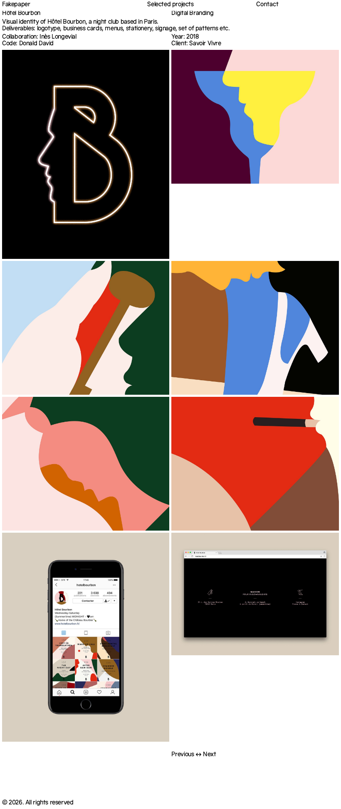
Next (209, 755)
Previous (182, 755)
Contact (267, 5)
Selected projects (170, 5)
